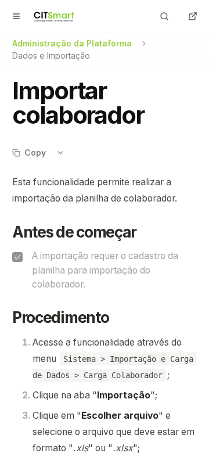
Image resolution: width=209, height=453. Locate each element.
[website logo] (54, 16)
